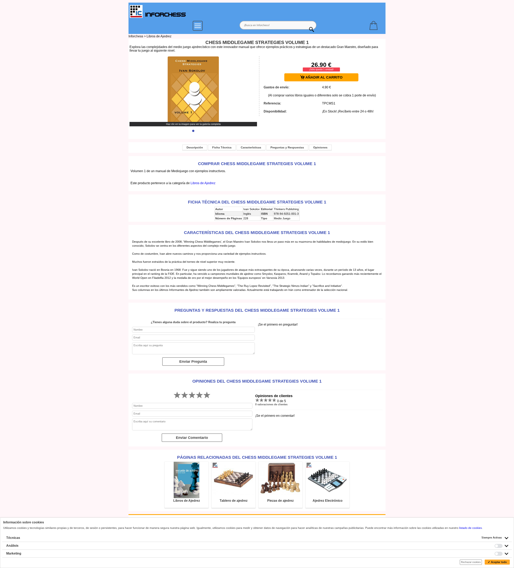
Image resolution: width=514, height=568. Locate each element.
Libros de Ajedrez (159, 36)
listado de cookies (470, 527)
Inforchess (135, 36)
